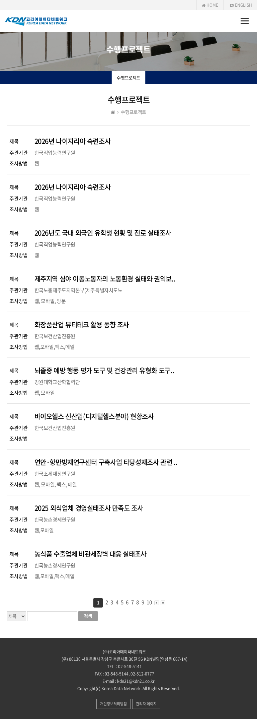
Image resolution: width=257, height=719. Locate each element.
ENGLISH (243, 5)
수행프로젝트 (128, 77)
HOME (211, 5)
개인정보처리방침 (113, 704)
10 (149, 602)
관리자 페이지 (146, 704)
